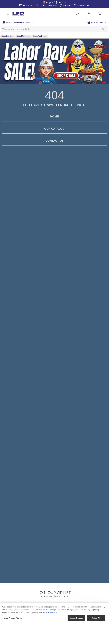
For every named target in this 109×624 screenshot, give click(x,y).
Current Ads (83, 5)
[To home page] (18, 14)
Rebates (67, 5)
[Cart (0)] (100, 14)
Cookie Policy (50, 612)
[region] (54, 613)
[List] (77, 14)
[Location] (88, 14)
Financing (28, 5)
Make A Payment (48, 5)
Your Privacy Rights (13, 618)
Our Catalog (54, 128)
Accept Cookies (76, 618)
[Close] (104, 607)
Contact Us (54, 140)
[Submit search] (103, 29)
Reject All (96, 618)
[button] (48, 2)
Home (54, 116)
